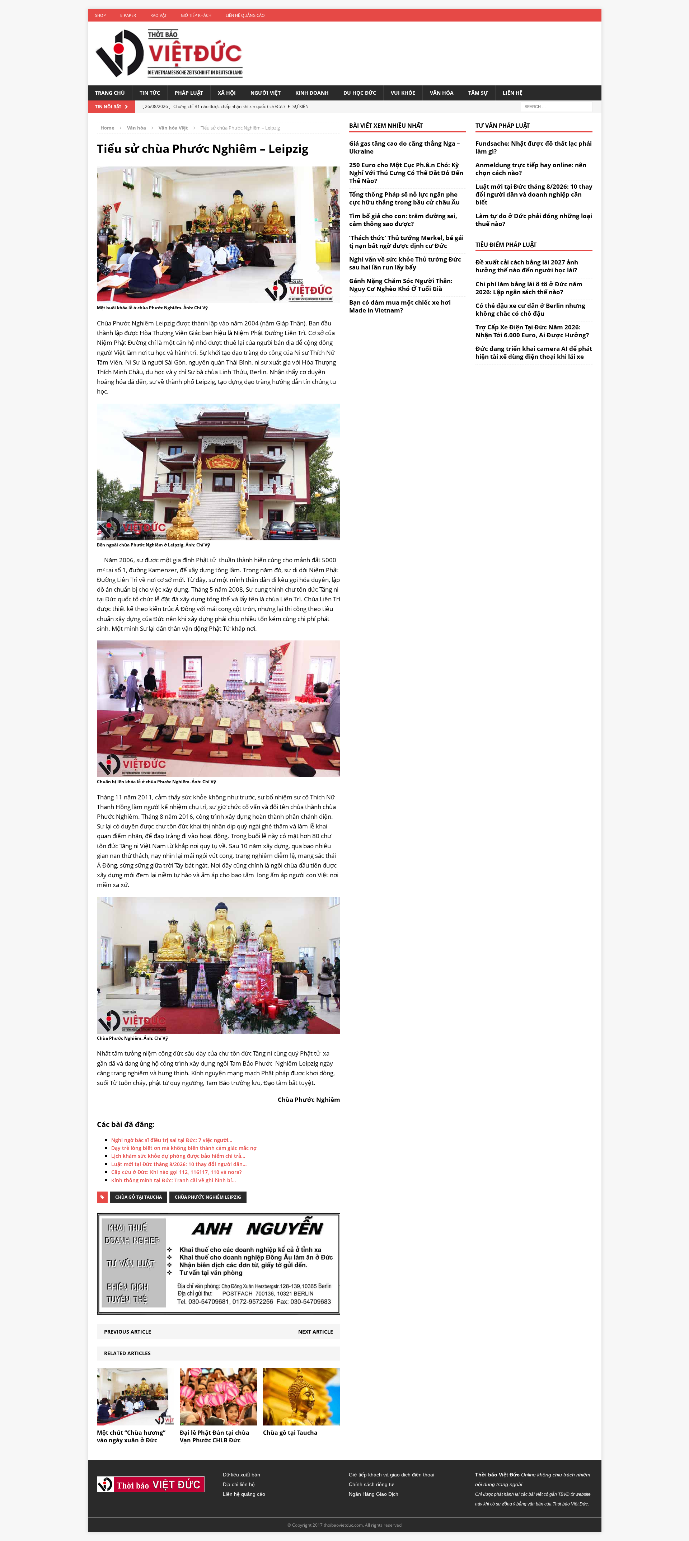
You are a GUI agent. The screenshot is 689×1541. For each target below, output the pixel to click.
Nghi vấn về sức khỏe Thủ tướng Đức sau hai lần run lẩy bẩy (405, 263)
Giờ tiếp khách (196, 15)
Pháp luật (189, 92)
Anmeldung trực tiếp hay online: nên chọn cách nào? (530, 169)
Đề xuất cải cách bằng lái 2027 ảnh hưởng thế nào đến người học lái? (526, 266)
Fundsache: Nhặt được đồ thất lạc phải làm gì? (533, 147)
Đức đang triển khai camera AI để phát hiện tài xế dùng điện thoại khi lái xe (533, 352)
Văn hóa (442, 92)
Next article (315, 1331)
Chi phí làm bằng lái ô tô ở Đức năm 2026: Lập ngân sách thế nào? (528, 288)
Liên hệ (512, 92)
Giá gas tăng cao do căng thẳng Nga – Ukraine (404, 147)
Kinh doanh (312, 92)
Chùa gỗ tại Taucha (138, 1197)
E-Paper (128, 15)
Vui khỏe (403, 92)
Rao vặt (158, 15)
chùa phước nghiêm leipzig (208, 1197)
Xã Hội (227, 92)
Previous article (127, 1331)
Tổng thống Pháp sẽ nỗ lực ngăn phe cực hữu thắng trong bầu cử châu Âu (404, 198)
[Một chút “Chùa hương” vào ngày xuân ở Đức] (135, 1421)
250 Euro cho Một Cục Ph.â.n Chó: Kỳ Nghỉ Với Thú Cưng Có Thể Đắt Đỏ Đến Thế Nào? (406, 173)
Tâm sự (478, 92)
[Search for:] (556, 106)
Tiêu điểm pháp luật (505, 245)
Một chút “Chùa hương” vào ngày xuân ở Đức (131, 1436)
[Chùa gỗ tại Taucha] (301, 1421)
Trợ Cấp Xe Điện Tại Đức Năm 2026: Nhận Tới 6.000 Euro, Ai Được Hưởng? (532, 331)
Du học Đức (359, 92)
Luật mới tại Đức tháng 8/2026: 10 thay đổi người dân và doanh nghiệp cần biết (533, 194)
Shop (100, 15)
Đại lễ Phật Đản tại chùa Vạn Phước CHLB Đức (214, 1436)
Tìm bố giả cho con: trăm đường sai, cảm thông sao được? (403, 220)
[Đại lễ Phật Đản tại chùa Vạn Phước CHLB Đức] (218, 1421)
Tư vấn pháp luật (502, 126)
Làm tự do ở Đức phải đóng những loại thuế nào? (533, 220)
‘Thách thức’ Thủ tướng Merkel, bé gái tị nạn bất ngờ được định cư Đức (406, 242)
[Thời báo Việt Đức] (169, 53)
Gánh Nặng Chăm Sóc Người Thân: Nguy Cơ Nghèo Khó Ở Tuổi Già (401, 285)
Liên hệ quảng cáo (245, 15)
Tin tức (150, 92)
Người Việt (265, 92)
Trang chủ (110, 92)
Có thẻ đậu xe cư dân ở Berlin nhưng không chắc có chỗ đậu (530, 309)
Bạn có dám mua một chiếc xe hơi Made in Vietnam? (400, 306)
